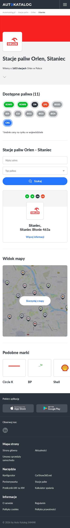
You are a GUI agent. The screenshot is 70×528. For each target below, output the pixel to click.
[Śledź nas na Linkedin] (5, 430)
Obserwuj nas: (10, 422)
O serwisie (8, 503)
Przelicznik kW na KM (13, 487)
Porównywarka (10, 481)
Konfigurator (9, 475)
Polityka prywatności (45, 509)
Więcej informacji (35, 237)
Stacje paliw (41, 481)
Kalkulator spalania (44, 487)
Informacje (10, 497)
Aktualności (41, 450)
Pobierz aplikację (11, 398)
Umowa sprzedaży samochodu (12, 458)
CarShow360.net (43, 475)
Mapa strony (11, 444)
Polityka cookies (11, 509)
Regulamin (40, 503)
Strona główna (10, 450)
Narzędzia (9, 469)
